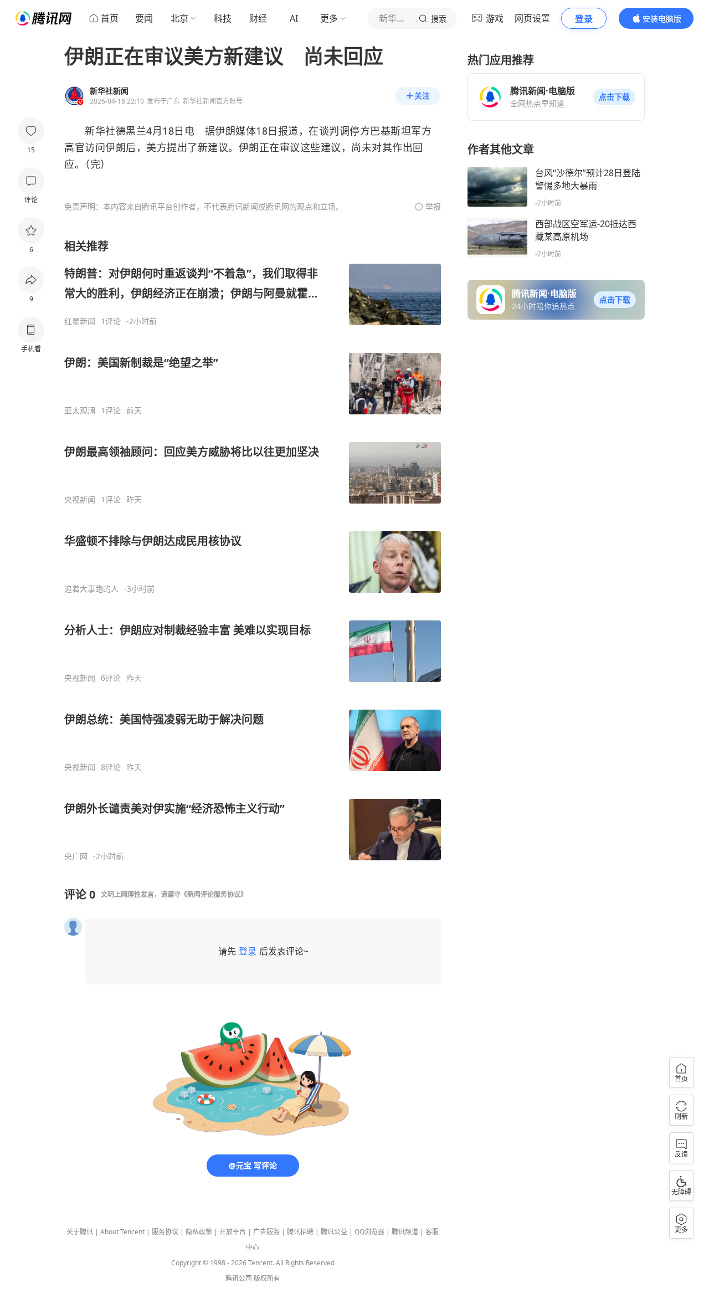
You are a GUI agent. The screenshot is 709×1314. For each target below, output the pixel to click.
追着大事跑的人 (91, 589)
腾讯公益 (334, 1231)
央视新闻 (79, 500)
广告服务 (266, 1231)
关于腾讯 (79, 1231)
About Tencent (122, 1231)
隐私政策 (199, 1231)
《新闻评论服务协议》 (214, 894)
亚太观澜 (79, 410)
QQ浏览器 (369, 1231)
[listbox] (252, 550)
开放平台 (232, 1231)
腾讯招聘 (300, 1231)
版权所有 (267, 1278)
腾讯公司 (238, 1278)
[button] (614, 97)
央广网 (76, 856)
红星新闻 (79, 321)
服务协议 (165, 1231)
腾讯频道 (405, 1231)
